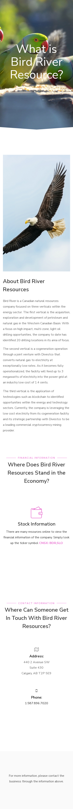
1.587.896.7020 (36, 703)
